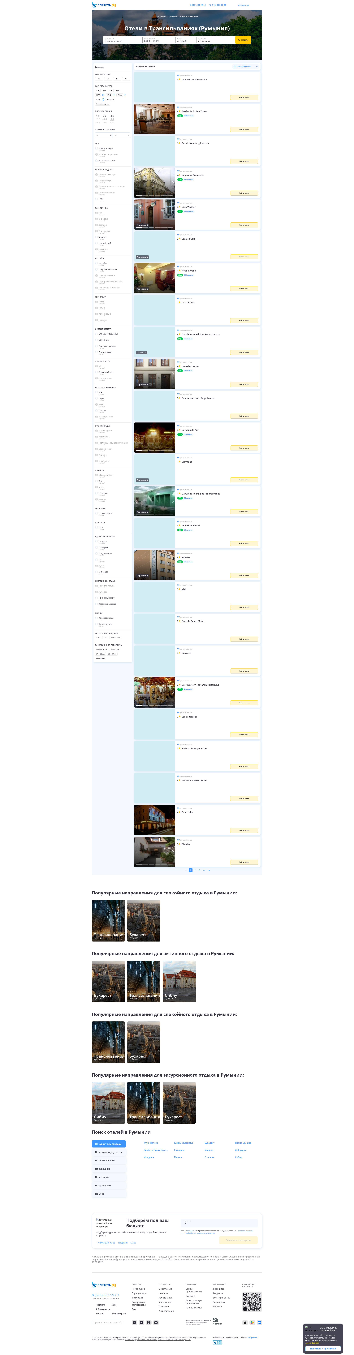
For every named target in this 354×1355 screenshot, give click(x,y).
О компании (165, 1288)
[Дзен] (156, 1322)
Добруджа (241, 1150)
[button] (218, 87)
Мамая (178, 1157)
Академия (218, 1293)
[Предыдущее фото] (136, 119)
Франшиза (218, 1288)
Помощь (100, 1313)
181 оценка (188, 179)
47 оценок (188, 689)
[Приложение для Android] (252, 1322)
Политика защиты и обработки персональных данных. (168, 1340)
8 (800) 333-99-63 (198, 5)
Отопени (209, 1157)
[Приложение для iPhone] (245, 1322)
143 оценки (188, 211)
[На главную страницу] (105, 5)
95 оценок (188, 339)
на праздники (103, 1185)
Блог (134, 1309)
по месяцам (102, 1177)
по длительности (105, 1160)
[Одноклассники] (149, 1322)
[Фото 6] (170, 132)
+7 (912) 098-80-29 (217, 5)
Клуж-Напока (151, 1142)
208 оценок (188, 116)
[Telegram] (134, 1322)
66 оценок (188, 434)
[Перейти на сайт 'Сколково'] (217, 1323)
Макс (133, 1242)
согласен (190, 1231)
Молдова (149, 1157)
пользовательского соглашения (179, 1337)
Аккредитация (166, 1311)
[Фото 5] (164, 132)
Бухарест (209, 1142)
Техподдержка (119, 1313)
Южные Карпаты (183, 1142)
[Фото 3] (151, 132)
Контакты (164, 1306)
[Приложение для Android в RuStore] (259, 1322)
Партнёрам (219, 1302)
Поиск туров (138, 1288)
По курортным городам (108, 1143)
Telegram (123, 1242)
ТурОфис (190, 1296)
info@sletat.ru (103, 1309)
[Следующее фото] (173, 119)
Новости (163, 1293)
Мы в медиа (165, 1302)
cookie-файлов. (312, 1343)
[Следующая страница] (209, 870)
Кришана (179, 1150)
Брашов (209, 1150)
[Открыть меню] (254, 5)
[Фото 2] (145, 132)
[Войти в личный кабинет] (260, 5)
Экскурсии (137, 1297)
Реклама (217, 1306)
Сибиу (238, 1157)
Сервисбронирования (194, 1290)
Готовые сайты (194, 1307)
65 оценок (188, 498)
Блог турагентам (221, 1297)
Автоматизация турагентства (194, 1302)
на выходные (102, 1168)
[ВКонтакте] (141, 1322)
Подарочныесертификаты (139, 1303)
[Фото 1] (139, 132)
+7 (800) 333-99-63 (105, 1242)
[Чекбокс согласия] (182, 1232)
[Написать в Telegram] (230, 5)
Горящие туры (139, 1293)
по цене (99, 1193)
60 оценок (188, 530)
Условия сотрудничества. (135, 1340)
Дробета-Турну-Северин (156, 1150)
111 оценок (188, 275)
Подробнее (252, 1337)
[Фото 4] (158, 132)
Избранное (243, 5)
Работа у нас (165, 1297)
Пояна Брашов (243, 1142)
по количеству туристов (109, 1152)
